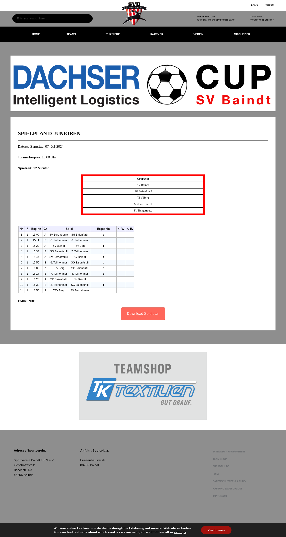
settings (180, 532)
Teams (71, 34)
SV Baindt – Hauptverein (229, 451)
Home (36, 34)
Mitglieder (242, 34)
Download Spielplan (143, 313)
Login (254, 5)
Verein (198, 34)
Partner (156, 34)
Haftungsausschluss (227, 488)
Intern (269, 5)
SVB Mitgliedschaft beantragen (216, 20)
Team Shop (220, 459)
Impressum (220, 496)
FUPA (216, 474)
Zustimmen (216, 530)
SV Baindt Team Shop (262, 20)
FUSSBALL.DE (221, 466)
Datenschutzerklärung (229, 481)
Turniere (113, 34)
